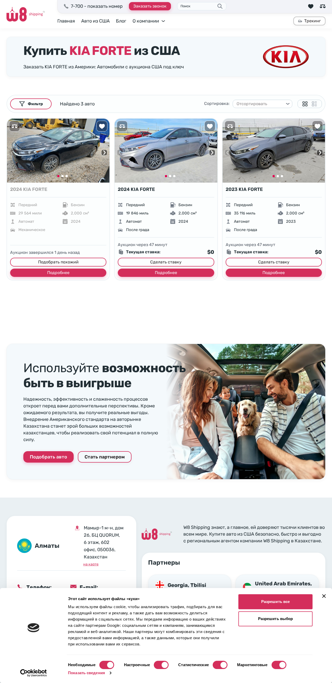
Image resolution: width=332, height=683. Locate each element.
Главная (66, 21)
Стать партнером (105, 457)
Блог (121, 21)
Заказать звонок (150, 6)
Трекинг (312, 20)
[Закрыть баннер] (324, 596)
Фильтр (35, 104)
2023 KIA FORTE (244, 189)
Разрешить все (275, 601)
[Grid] (305, 104)
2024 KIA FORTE (28, 189)
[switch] (161, 665)
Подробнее (58, 272)
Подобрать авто (48, 457)
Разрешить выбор (275, 618)
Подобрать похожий (58, 262)
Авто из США (95, 21)
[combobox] (260, 103)
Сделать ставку (166, 262)
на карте (91, 564)
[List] (314, 104)
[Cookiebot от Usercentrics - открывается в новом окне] (33, 673)
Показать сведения (86, 673)
